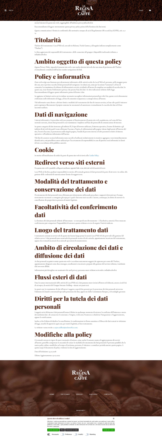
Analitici (80, 434)
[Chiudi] (114, 418)
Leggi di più (56, 426)
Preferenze (68, 434)
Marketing (93, 434)
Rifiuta (62, 430)
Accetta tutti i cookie (109, 430)
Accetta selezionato (53, 430)
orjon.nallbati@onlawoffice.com (65, 327)
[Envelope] (150, 10)
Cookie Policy (94, 155)
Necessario (55, 434)
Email (141, 10)
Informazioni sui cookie (72, 430)
